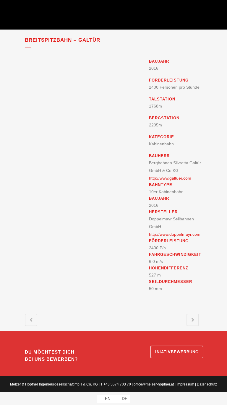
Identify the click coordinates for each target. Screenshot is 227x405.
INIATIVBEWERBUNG (177, 352)
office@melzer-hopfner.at (154, 384)
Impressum (185, 384)
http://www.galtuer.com (170, 178)
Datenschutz (207, 384)
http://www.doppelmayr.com (174, 234)
